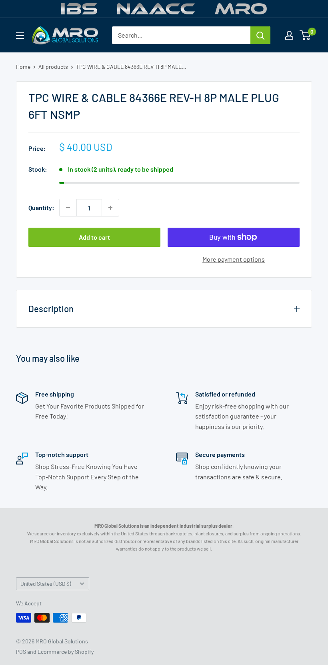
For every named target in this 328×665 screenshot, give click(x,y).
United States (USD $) (45, 583)
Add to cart (94, 237)
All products (53, 66)
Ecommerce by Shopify (66, 651)
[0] (305, 35)
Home (23, 66)
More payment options (233, 259)
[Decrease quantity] (68, 207)
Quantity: (41, 207)
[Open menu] (20, 35)
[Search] (260, 35)
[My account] (289, 35)
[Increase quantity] (110, 207)
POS (21, 651)
